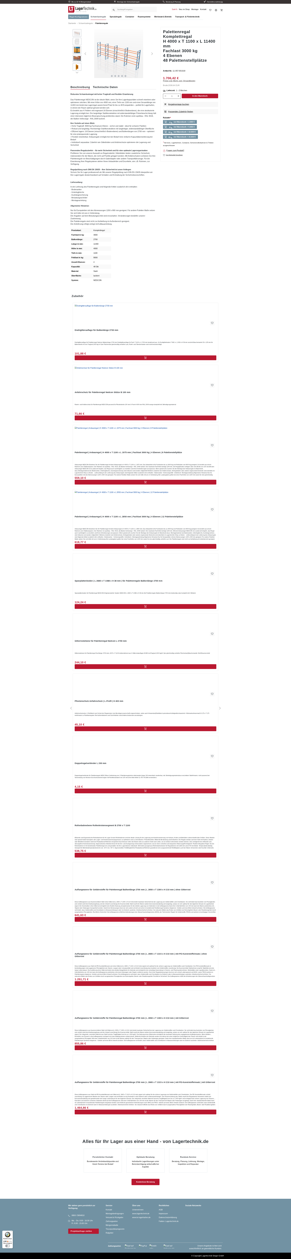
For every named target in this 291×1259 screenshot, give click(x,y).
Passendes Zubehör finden (180, 111)
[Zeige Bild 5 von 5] (125, 76)
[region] (113, 53)
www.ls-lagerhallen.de (141, 1217)
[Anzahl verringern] (165, 96)
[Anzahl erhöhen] (178, 96)
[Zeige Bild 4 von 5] (122, 76)
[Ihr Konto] (216, 9)
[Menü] (11, 1232)
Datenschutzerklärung (168, 1217)
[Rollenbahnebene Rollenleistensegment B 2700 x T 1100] (145, 811)
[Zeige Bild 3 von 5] (119, 76)
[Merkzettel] (210, 9)
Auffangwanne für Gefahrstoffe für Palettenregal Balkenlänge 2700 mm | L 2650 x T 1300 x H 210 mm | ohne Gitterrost (133, 889)
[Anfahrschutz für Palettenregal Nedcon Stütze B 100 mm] (145, 378)
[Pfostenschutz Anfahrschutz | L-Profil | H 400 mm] (145, 686)
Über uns (136, 1205)
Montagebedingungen (115, 1214)
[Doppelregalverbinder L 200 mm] (145, 749)
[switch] (7, 1245)
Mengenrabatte (112, 1225)
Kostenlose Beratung (145, 1182)
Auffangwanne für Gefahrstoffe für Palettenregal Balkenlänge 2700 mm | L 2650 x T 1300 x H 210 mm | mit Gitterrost (132, 1018)
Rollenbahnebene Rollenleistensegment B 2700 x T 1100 (102, 825)
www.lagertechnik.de (140, 1214)
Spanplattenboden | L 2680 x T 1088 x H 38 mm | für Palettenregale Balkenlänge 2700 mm (118, 581)
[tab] (80, 87)
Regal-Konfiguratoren (79, 17)
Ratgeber (109, 1233)
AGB (161, 1210)
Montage (195, 9)
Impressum (163, 1214)
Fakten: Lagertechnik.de (169, 1221)
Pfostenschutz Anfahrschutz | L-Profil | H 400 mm (99, 701)
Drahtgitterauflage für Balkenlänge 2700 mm (96, 330)
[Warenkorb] (222, 9)
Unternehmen (137, 1210)
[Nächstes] (152, 53)
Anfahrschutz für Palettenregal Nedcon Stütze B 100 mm (102, 392)
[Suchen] (113, 9)
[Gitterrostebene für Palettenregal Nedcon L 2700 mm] (145, 626)
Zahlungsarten (112, 1221)
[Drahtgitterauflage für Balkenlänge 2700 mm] (145, 315)
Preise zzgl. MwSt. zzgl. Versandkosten (179, 81)
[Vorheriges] (85, 53)
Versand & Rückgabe (114, 1217)
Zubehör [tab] (77, 296)
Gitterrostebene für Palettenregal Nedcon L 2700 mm (101, 641)
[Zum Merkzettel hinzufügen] (212, 323)
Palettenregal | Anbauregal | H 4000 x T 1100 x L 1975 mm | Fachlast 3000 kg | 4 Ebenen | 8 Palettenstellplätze (128, 452)
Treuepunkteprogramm (115, 1229)
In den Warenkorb (200, 96)
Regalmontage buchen (178, 104)
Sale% (175, 9)
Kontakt (203, 9)
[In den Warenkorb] (145, 357)
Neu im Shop (184, 9)
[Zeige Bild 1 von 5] (112, 76)
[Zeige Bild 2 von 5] (115, 76)
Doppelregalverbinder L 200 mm (90, 763)
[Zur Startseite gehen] (82, 9)
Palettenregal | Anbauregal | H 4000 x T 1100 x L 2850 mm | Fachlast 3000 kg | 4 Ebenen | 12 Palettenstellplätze (129, 516)
